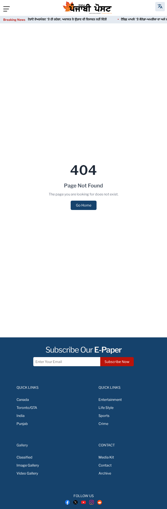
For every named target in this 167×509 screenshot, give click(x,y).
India (21, 416)
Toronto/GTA (27, 408)
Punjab (22, 424)
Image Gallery (28, 465)
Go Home (83, 205)
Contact (105, 465)
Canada (23, 400)
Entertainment (110, 400)
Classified (24, 457)
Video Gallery (27, 473)
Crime (103, 424)
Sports (104, 416)
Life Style (106, 408)
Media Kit (106, 457)
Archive (105, 473)
